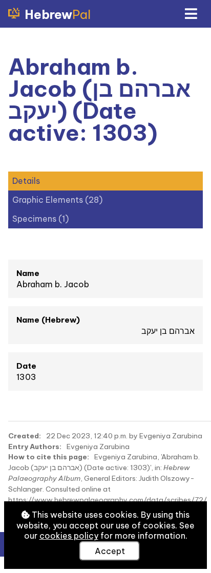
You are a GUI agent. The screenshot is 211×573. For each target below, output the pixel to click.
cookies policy (68, 535)
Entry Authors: (34, 446)
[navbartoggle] (190, 14)
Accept (110, 551)
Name (27, 273)
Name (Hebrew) (48, 320)
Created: (24, 435)
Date (26, 366)
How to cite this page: (48, 456)
